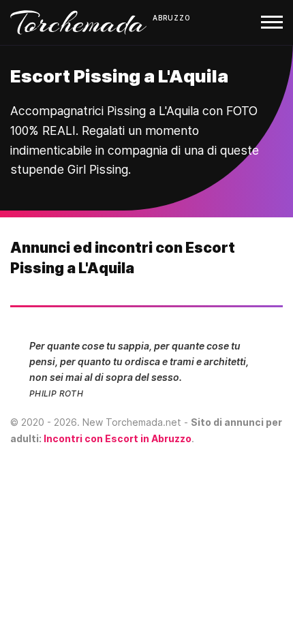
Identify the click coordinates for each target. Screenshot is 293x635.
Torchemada (78, 22)
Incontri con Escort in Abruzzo (117, 438)
